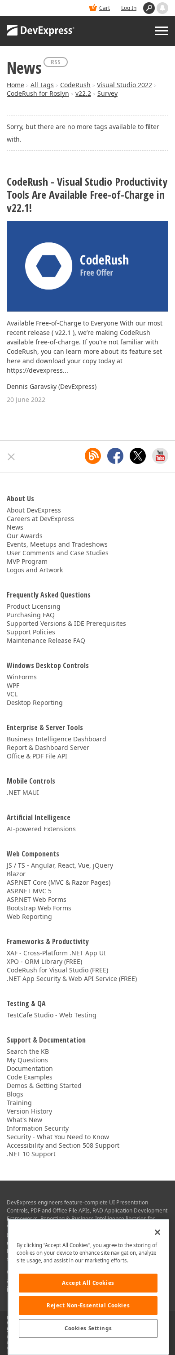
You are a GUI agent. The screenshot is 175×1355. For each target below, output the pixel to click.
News (15, 527)
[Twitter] (138, 456)
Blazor (16, 873)
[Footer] (11, 457)
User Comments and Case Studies (58, 552)
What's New (24, 1119)
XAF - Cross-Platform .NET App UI (56, 953)
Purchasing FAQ (31, 615)
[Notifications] (162, 8)
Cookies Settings (88, 1328)
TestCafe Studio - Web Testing (51, 1015)
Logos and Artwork (35, 570)
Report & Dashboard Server (48, 747)
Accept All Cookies (88, 1282)
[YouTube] (160, 456)
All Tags (42, 84)
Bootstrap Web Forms (39, 908)
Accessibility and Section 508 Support (63, 1145)
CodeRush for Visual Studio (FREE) (57, 970)
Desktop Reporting (35, 702)
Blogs (15, 1094)
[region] (88, 1287)
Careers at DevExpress (40, 518)
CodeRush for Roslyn (38, 93)
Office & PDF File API (37, 756)
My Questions (27, 1060)
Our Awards (25, 535)
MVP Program (27, 561)
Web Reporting (29, 916)
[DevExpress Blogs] (93, 456)
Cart (104, 8)
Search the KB (28, 1051)
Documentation (30, 1068)
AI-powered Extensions (41, 829)
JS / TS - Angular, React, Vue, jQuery (60, 865)
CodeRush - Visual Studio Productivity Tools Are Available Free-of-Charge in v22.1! (87, 194)
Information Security (38, 1128)
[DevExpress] (41, 31)
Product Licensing (34, 606)
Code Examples (29, 1077)
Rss (56, 62)
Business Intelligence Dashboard (56, 739)
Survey (107, 93)
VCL (12, 694)
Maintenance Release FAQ (46, 640)
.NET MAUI (23, 792)
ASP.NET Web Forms (36, 899)
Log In (128, 8)
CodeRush (75, 84)
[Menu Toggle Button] (161, 31)
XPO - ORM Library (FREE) (44, 961)
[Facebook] (115, 456)
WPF (13, 685)
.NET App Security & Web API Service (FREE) (72, 978)
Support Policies (31, 632)
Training (19, 1102)
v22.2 (83, 93)
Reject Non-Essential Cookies (88, 1305)
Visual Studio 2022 (124, 84)
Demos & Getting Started (44, 1085)
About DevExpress (34, 510)
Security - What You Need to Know (58, 1136)
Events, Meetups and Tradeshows (57, 544)
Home (15, 84)
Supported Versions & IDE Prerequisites (66, 623)
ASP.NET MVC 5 (29, 891)
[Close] (157, 1232)
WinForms (22, 677)
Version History (29, 1111)
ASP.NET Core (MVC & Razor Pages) (58, 882)
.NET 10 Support (31, 1154)
